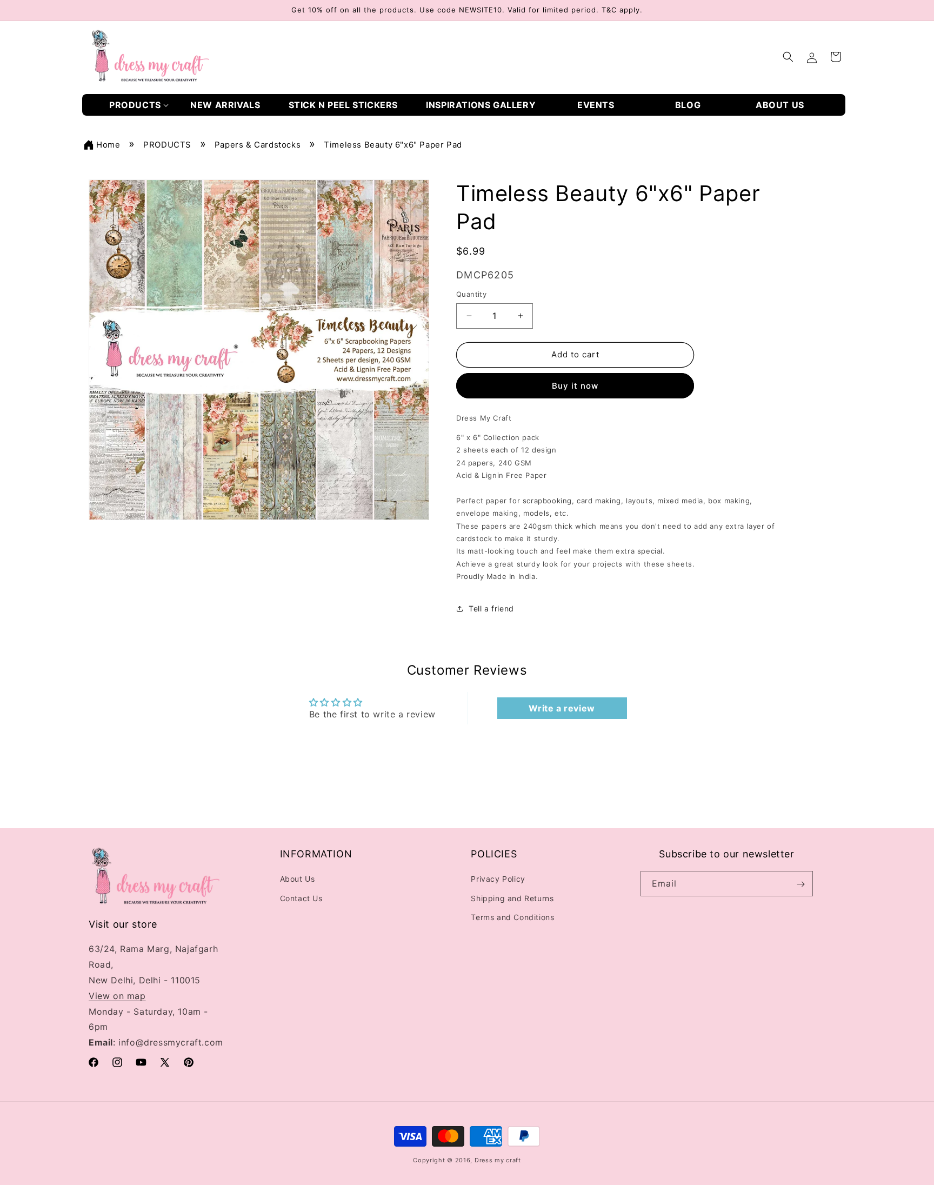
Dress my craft (498, 1160)
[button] (139, 105)
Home (108, 144)
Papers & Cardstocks (258, 144)
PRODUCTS (167, 144)
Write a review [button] (562, 708)
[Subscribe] (800, 884)
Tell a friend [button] (491, 608)
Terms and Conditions (512, 917)
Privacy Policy (498, 879)
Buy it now (575, 386)
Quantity (471, 294)
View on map (117, 995)
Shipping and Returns (512, 898)
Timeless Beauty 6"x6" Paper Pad (393, 144)
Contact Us (301, 898)
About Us (297, 879)
